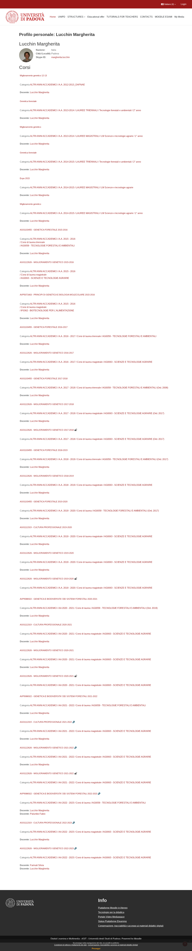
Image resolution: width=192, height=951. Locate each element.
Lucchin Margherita (39, 92)
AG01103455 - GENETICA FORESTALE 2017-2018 (43, 378)
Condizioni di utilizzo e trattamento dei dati (70, 945)
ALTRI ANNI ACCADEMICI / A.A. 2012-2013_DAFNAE (57, 84)
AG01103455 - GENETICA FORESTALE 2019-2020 (43, 501)
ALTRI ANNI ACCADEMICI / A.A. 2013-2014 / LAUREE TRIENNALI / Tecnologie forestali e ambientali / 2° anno (85, 110)
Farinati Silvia (37, 865)
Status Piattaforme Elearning (112, 921)
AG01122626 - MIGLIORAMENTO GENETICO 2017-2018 (47, 404)
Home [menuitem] (53, 17)
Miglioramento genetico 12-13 (33, 75)
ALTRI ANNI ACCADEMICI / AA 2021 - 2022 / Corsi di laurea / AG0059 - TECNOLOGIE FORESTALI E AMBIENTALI (88, 705)
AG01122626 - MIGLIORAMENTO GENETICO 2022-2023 (47, 848)
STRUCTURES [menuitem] (75, 17)
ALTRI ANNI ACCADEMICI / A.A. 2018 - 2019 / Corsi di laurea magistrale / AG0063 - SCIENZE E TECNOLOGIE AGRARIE (91, 485)
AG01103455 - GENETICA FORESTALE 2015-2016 (43, 230)
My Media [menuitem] (179, 17)
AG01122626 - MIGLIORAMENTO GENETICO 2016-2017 (47, 353)
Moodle (138, 939)
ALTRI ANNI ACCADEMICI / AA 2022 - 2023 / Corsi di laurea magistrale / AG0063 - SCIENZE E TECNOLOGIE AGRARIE (90, 832)
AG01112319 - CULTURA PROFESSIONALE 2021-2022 (46, 722)
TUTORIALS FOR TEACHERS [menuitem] (122, 17)
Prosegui (96, 948)
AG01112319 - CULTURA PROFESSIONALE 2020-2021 (46, 624)
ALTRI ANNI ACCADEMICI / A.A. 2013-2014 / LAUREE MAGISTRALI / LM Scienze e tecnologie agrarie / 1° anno (86, 136)
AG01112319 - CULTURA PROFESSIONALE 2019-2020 (46, 527)
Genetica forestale (28, 101)
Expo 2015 (25, 178)
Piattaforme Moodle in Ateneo (112, 908)
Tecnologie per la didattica (111, 912)
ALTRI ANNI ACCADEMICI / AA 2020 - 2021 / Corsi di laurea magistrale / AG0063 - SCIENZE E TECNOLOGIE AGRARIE (90, 634)
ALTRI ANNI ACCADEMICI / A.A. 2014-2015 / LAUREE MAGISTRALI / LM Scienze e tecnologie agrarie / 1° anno (86, 213)
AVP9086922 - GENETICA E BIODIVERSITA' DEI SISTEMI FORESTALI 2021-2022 (58, 696)
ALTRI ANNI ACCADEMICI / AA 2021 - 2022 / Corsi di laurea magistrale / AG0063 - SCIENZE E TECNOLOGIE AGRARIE (90, 731)
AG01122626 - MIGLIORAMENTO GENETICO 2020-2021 (47, 650)
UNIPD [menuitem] (61, 17)
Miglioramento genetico (30, 127)
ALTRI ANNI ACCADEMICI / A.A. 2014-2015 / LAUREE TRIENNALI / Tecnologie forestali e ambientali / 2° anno (85, 162)
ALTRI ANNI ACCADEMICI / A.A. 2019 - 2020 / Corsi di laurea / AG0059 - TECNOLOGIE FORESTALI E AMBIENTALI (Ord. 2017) (94, 510)
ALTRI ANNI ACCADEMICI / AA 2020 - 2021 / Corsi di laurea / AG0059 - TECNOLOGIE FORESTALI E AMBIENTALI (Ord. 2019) (94, 608)
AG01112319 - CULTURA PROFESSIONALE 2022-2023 (46, 822)
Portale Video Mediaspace (111, 917)
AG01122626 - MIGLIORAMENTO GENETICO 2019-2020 (47, 553)
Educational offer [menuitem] (95, 17)
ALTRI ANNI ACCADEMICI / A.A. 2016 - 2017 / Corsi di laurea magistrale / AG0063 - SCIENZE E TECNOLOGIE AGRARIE (91, 362)
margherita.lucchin (60, 57)
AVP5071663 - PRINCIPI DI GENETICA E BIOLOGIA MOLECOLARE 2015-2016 (57, 294)
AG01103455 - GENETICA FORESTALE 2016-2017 (43, 327)
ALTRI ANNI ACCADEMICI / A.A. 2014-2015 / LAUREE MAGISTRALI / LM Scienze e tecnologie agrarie (81, 187)
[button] (168, 4)
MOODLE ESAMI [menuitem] (163, 17)
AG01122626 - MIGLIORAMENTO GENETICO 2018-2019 (47, 476)
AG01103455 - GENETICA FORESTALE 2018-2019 (43, 450)
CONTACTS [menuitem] (146, 17)
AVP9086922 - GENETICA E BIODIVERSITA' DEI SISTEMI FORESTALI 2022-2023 (58, 793)
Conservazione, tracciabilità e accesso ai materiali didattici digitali (113, 945)
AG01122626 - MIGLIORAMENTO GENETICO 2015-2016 (47, 262)
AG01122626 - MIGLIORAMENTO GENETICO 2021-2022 (47, 747)
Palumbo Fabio (37, 814)
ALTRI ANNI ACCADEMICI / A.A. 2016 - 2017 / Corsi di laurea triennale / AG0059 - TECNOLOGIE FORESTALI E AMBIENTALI (93, 336)
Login (183, 4)
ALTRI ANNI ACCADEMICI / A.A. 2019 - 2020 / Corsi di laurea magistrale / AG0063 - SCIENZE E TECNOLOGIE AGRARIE (91, 536)
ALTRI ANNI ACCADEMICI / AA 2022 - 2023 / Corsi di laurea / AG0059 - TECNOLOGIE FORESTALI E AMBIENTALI (88, 803)
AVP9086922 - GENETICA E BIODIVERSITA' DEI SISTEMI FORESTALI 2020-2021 (58, 599)
